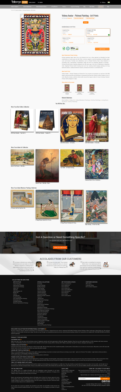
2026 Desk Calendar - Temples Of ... (43, 133)
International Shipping (66, 382)
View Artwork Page (90, 18)
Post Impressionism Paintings (20, 298)
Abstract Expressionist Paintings (20, 303)
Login (30, 2)
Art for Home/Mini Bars (67, 289)
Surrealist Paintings (17, 301)
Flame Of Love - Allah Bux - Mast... (43, 183)
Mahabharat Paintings (42, 307)
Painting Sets (40, 316)
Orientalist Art (16, 295)
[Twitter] (103, 381)
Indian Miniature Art (17, 291)
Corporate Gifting (90, 285)
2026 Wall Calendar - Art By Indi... (67, 142)
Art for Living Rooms (66, 283)
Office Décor (88, 283)
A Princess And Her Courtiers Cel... (18, 208)
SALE (108, 6)
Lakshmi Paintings (41, 292)
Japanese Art (40, 298)
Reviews (63, 374)
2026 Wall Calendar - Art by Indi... (92, 142)
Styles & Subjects (14, 6)
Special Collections (27, 6)
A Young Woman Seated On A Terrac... (44, 220)
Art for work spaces (66, 295)
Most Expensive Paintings (43, 310)
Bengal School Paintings (42, 300)
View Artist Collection (78, 18)
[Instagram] (107, 381)
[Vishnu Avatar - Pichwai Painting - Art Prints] (35, 35)
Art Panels (39, 283)
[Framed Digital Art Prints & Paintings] (34, 357)
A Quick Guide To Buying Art (68, 370)
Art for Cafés (65, 294)
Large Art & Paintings (42, 317)
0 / (102, 2)
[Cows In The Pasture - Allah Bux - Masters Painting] (22, 157)
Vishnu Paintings (72, 101)
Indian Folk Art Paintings (42, 311)
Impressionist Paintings (18, 286)
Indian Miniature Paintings (83, 100)
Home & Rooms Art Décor (41, 6)
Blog (84, 6)
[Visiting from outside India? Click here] (45, 329)
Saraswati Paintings (41, 294)
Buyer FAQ (64, 373)
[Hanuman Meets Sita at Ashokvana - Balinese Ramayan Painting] (96, 164)
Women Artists (40, 305)
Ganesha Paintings (41, 291)
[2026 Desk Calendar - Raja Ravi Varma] (22, 120)
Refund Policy (65, 376)
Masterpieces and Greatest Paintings (45, 308)
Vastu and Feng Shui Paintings (44, 325)
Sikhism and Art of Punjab (43, 320)
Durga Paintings (41, 322)
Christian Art (40, 301)
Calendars (101, 6)
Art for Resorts (65, 292)
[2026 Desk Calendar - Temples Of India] (47, 120)
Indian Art (72, 100)
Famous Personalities (42, 319)
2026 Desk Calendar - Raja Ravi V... (18, 133)
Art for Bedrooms (66, 285)
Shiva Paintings (40, 288)
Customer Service (66, 383)
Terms (63, 377)
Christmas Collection (42, 313)
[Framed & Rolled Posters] (26, 344)
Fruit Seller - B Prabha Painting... (67, 167)
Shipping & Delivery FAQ (67, 372)
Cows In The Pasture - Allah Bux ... (18, 166)
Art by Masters (54, 6)
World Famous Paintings (43, 304)
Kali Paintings (40, 323)
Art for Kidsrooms (66, 288)
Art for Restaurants (66, 291)
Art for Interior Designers (91, 286)
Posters (64, 6)
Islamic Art (15, 288)
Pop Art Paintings (17, 297)
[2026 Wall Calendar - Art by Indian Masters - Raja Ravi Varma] (96, 125)
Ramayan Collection (42, 314)
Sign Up (33, 2)
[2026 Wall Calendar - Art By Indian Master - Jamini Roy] (72, 125)
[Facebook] (105, 381)
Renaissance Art (17, 300)
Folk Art (15, 294)
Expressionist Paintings (18, 285)
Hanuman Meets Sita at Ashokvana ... (93, 180)
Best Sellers (92, 6)
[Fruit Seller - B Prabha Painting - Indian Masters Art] (72, 157)
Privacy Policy (65, 380)
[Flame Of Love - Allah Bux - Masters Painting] (47, 165)
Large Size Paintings (75, 6)
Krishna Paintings (96, 100)
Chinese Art (40, 303)
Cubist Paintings (17, 283)
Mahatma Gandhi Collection (43, 295)
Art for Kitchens (65, 286)
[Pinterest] (109, 381)
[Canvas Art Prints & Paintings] (29, 350)
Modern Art (15, 292)
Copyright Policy (65, 379)
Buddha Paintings (41, 286)
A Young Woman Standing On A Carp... (68, 223)
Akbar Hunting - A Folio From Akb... (92, 224)
